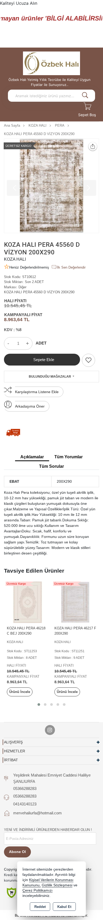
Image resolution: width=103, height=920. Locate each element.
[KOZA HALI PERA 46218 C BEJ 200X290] (28, 602)
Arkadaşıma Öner (30, 406)
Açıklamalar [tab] (32, 457)
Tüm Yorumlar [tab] (68, 457)
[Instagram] (50, 730)
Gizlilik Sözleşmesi (57, 885)
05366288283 (24, 788)
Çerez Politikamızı (37, 890)
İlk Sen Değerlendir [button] (71, 267)
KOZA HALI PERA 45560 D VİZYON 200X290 (39, 292)
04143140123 (24, 804)
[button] (39, 704)
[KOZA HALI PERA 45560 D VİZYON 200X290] (51, 186)
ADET (41, 343)
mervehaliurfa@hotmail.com (37, 813)
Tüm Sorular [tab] (51, 466)
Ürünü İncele (19, 692)
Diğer (22, 287)
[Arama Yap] (85, 95)
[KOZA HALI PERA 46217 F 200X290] (75, 602)
